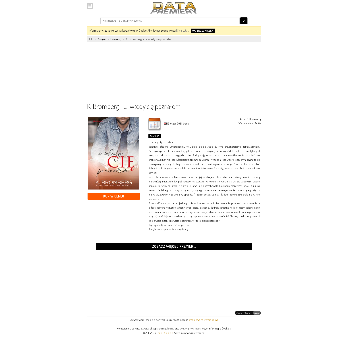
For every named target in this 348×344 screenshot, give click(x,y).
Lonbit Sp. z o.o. (165, 333)
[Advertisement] (174, 73)
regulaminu (168, 328)
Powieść (154, 136)
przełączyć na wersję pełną (203, 319)
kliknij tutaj (182, 30)
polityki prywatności (190, 328)
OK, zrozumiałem (203, 30)
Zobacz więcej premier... (174, 246)
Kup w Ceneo (113, 196)
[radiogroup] (248, 313)
